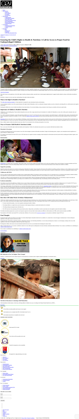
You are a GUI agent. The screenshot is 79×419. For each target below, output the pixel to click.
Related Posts (2, 232)
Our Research (7, 30)
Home (4, 10)
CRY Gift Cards (6, 409)
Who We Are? (5, 11)
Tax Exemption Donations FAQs (9, 387)
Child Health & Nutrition (9, 18)
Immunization (2, 163)
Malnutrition (14, 45)
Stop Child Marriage (9, 21)
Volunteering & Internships (10, 25)
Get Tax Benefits (3, 230)
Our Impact (7, 14)
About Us (7, 12)
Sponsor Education (6, 389)
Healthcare (2, 45)
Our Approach (7, 15)
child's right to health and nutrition (8, 102)
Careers (6, 27)
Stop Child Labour (8, 19)
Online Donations (6, 385)
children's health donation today (6, 226)
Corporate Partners (8, 26)
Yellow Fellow (5, 373)
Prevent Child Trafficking (9, 22)
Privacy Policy (24, 417)
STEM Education (8, 23)
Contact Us (5, 416)
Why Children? (8, 13)
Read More (2, 258)
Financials (7, 31)
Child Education (8, 17)
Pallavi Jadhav (6, 44)
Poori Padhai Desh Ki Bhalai (8, 374)
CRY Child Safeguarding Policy (11, 32)
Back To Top (2, 306)
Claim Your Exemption (4, 92)
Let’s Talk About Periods (7, 375)
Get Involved (5, 24)
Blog (6, 29)
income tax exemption (8, 45)
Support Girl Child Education (10, 20)
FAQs (4, 414)
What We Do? (5, 16)
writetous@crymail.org (4, 34)
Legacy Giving (5, 386)
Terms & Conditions (30, 417)
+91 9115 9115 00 (12, 34)
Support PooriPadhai (6, 388)
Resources (5, 28)
